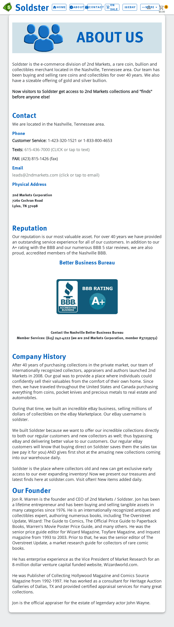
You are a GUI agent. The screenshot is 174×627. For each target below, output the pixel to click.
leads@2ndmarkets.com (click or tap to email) (55, 175)
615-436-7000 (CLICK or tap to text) (56, 149)
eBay (130, 7)
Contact (94, 7)
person (149, 7)
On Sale (112, 7)
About (77, 7)
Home (59, 7)
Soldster (32, 7)
